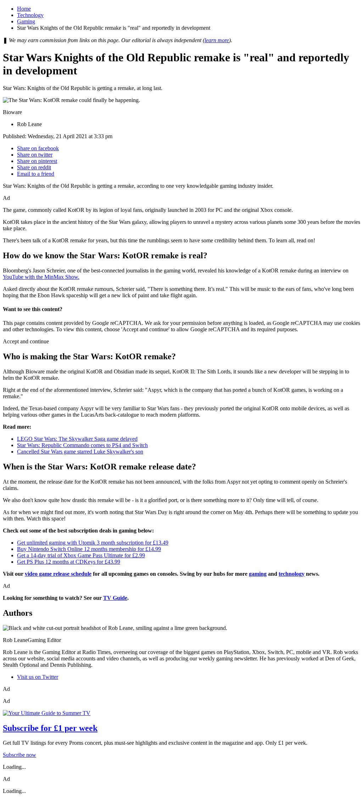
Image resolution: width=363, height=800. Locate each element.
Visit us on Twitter (37, 677)
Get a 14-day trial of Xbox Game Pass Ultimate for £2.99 (81, 555)
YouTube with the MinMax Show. (41, 277)
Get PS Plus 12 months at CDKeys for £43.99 (68, 562)
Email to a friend (35, 174)
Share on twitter (34, 155)
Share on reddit (34, 167)
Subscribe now (19, 755)
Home (24, 9)
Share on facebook (38, 148)
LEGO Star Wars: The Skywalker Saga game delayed (77, 439)
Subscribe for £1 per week (50, 728)
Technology (30, 15)
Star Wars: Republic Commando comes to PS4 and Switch (82, 445)
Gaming (26, 21)
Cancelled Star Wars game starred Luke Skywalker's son (80, 452)
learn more (217, 40)
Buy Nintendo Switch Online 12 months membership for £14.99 (89, 549)
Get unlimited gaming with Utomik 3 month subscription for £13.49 (92, 543)
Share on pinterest (37, 161)
